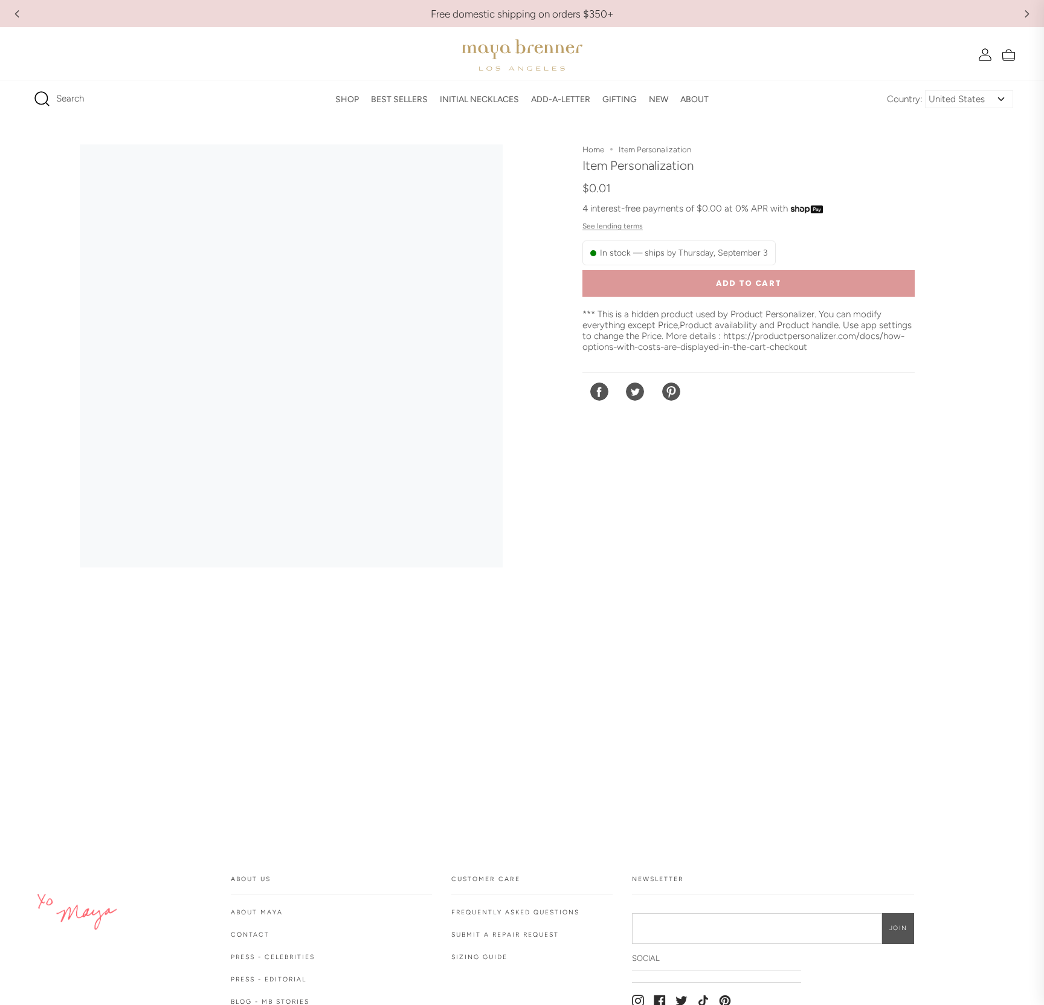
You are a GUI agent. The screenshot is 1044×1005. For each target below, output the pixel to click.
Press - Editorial (268, 979)
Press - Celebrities (273, 957)
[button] (347, 99)
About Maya (257, 912)
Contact (250, 935)
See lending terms (612, 226)
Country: (905, 99)
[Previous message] (17, 14)
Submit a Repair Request (505, 935)
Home (593, 149)
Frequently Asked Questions (515, 912)
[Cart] (1008, 55)
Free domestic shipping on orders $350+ (522, 14)
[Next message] (1027, 14)
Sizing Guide (479, 957)
